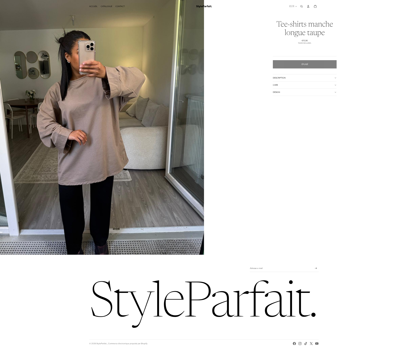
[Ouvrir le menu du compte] (308, 6)
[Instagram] (300, 343)
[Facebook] (294, 343)
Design (276, 92)
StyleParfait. (101, 343)
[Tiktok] (306, 343)
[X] (311, 343)
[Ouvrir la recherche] (301, 6)
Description (279, 78)
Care (275, 85)
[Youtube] (317, 343)
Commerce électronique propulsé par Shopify (127, 343)
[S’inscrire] (316, 268)
